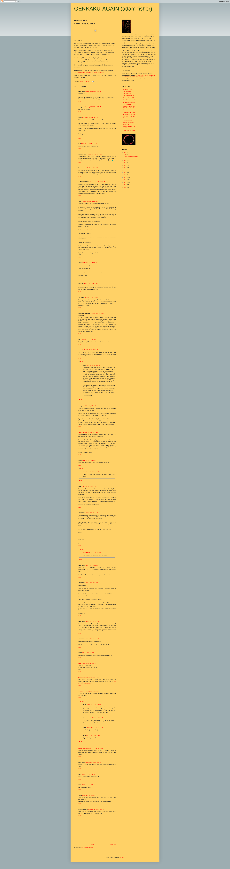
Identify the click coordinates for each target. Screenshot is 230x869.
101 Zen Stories (127, 91)
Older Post (113, 844)
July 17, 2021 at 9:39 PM (88, 652)
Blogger (122, 857)
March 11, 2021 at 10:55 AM (92, 406)
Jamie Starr (81, 677)
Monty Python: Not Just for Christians (130, 127)
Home (92, 844)
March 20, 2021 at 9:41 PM (91, 432)
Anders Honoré (82, 748)
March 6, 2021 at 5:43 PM (91, 297)
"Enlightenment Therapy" (129, 112)
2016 (125, 170)
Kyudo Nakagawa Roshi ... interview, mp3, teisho (130, 107)
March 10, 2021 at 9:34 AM (91, 350)
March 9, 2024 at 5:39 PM (88, 784)
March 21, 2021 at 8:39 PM (89, 460)
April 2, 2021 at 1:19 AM (91, 512)
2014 (125, 175)
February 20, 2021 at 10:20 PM (93, 107)
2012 (125, 180)
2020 (125, 160)
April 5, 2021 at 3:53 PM (91, 582)
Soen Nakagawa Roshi (129, 100)
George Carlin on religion (129, 114)
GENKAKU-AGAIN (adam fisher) (113, 9)
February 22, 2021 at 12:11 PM (90, 168)
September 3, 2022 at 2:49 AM (93, 762)
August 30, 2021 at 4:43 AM (92, 677)
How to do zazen (127, 89)
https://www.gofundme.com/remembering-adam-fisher (89, 72)
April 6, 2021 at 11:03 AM (92, 621)
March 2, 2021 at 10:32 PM (91, 283)
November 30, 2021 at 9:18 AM (95, 748)
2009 (125, 187)
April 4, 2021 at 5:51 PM (94, 552)
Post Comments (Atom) (87, 847)
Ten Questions (127, 93)
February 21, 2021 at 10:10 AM (90, 117)
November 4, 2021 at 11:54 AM (95, 727)
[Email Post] (93, 81)
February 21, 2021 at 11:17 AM (89, 143)
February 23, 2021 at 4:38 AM (97, 182)
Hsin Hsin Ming (127, 110)
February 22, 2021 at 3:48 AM (94, 154)
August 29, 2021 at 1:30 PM (89, 663)
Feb (126, 154)
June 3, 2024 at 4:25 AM (88, 795)
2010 (125, 185)
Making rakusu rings (128, 122)
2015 (125, 172)
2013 (125, 177)
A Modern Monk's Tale (129, 102)
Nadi (79, 663)
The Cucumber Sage (128, 95)
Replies (82, 362)
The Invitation (127, 104)
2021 (125, 152)
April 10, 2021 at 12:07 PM (92, 639)
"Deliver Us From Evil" (129, 130)
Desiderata (126, 124)
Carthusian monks (127, 120)
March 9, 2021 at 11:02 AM (89, 339)
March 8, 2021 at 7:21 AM (97, 313)
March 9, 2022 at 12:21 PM (93, 735)
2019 (125, 162)
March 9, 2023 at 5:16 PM (88, 774)
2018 (125, 165)
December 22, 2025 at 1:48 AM (96, 809)
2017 (125, 167)
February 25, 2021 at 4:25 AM (89, 201)
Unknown (81, 432)
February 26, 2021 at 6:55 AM (89, 262)
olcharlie (80, 350)
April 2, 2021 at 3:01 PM (91, 565)
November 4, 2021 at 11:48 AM (95, 718)
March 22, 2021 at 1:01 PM (93, 472)
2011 (125, 182)
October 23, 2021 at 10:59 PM (91, 691)
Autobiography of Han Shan (129, 117)
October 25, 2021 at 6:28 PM (93, 704)
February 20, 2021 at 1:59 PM (93, 91)
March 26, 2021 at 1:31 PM (89, 486)
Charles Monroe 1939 (128, 98)
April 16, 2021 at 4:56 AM (93, 365)
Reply (79, 101)
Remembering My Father (131, 156)
